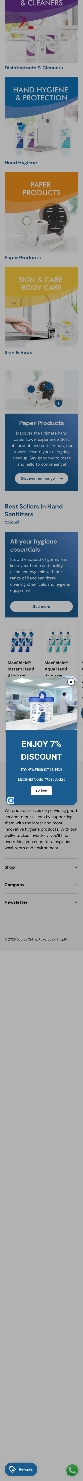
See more (41, 606)
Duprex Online (27, 939)
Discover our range (38, 478)
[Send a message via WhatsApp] (72, 1470)
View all (12, 521)
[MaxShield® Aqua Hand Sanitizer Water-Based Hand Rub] (60, 640)
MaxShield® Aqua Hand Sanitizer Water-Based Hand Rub (58, 675)
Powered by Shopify (53, 939)
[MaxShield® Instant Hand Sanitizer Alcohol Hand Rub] (23, 640)
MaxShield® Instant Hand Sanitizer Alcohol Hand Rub (21, 675)
